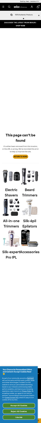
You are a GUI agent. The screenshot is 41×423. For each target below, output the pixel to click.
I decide (18, 417)
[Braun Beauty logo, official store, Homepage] (20, 6)
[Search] (9, 6)
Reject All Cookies (19, 411)
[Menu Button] (3, 6)
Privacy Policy (26, 391)
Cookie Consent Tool (11, 397)
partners (30, 378)
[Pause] (39, 15)
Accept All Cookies (18, 405)
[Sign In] (32, 6)
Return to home (20, 157)
